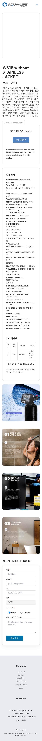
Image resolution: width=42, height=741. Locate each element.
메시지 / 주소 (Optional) (14, 617)
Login (21, 688)
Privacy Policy (21, 684)
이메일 (9, 579)
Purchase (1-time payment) (13, 123)
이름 (8, 570)
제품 (7, 598)
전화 (7, 589)
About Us (21, 672)
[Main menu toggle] (37, 4)
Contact (21, 675)
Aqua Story (21, 678)
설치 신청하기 (21, 140)
